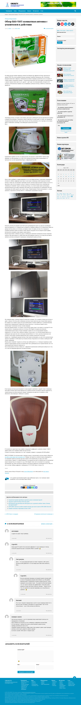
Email (38, 664)
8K (61, 198)
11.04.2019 (14, 553)
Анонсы (61, 681)
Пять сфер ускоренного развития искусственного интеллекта (68, 86)
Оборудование (22, 11)
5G (66, 198)
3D (60, 196)
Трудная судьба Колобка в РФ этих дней (19, 501)
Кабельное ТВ (24, 686)
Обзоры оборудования (10, 18)
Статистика (54, 685)
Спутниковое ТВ (24, 685)
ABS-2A (58, 198)
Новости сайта (71, 683)
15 (71, 176)
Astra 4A (64, 193)
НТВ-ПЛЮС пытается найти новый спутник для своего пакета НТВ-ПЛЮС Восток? (30, 506)
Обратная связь (71, 685)
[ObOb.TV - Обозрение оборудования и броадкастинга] (14, 4)
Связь (15, 11)
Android (68, 196)
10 (58, 176)
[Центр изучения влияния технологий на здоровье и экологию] (58, 6)
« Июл (58, 185)
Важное (29, 11)
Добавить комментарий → (47, 523)
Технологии (54, 681)
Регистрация (62, 30)
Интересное (36, 11)
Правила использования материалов (28, 692)
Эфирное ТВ (23, 688)
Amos (68, 193)
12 (63, 176)
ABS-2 (58, 196)
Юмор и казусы (62, 688)
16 (73, 176)
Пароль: (59, 36)
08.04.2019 (17, 28)
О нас (42, 11)
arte (57, 193)
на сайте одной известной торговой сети (15, 457)
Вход (58, 30)
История (53, 684)
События (54, 683)
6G (68, 198)
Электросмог (62, 686)
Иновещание (23, 689)
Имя (19, 664)
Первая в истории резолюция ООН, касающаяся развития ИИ (68, 69)
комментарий (21, 649)
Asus (70, 193)
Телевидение (9, 11)
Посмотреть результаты (66, 130)
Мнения (61, 683)
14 (68, 176)
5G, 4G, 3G (34, 683)
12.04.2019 (23, 594)
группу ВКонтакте (28, 471)
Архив (66, 132)
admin (9, 28)
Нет (59, 125)
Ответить (49, 538)
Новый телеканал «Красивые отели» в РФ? (20, 508)
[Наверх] (74, 677)
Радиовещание (35, 684)
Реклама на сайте (71, 684)
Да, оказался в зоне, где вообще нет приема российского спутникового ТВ (65, 121)
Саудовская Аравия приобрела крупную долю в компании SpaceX (25, 500)
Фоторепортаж (62, 685)
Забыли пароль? (69, 30)
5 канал (60, 193)
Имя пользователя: (61, 32)
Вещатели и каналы (25, 681)
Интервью (61, 684)
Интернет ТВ (23, 683)
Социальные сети (35, 685)
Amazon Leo (64, 196)
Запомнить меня (62, 40)
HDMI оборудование (45, 684)
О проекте (70, 681)
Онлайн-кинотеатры (25, 684)
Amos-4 (63, 198)
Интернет (33, 681)
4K (72, 196)
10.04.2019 (14, 538)
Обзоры (42, 683)
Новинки (42, 681)
